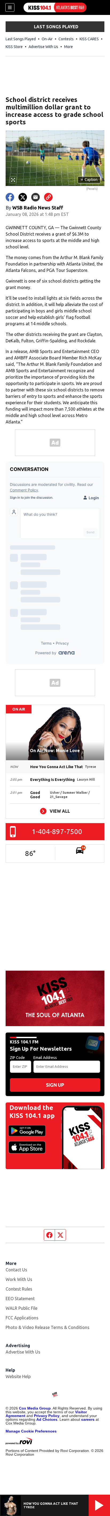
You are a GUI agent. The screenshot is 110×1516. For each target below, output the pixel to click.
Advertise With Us (43, 47)
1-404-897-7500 (57, 831)
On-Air (47, 39)
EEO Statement (20, 1298)
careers (88, 1419)
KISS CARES (89, 39)
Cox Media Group (35, 1408)
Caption (89, 179)
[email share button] (35, 197)
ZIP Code (17, 1057)
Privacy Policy (47, 1416)
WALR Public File (21, 1308)
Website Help (18, 1376)
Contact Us (16, 1269)
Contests (66, 39)
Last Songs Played (21, 39)
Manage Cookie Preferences (31, 1431)
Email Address (45, 1057)
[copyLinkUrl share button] (48, 197)
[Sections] (9, 7)
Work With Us (19, 1279)
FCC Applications (22, 1317)
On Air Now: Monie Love (55, 750)
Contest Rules (19, 1289)
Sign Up (55, 1085)
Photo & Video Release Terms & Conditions (47, 1327)
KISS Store (14, 47)
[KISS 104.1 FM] (55, 7)
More (68, 47)
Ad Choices (46, 1419)
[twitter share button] (22, 197)
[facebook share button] (10, 197)
